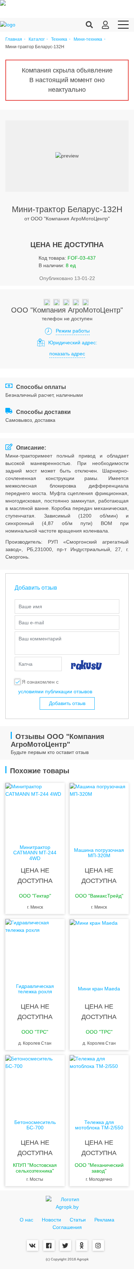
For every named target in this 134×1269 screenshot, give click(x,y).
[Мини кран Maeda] (99, 947)
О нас (26, 1220)
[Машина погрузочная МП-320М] (99, 811)
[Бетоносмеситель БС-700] (35, 1083)
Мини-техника (88, 39)
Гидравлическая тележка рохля (35, 989)
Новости (51, 1220)
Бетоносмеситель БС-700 (35, 1125)
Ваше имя (30, 606)
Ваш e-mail (31, 622)
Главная (13, 39)
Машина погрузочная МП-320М (99, 853)
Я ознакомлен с (40, 682)
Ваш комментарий (40, 638)
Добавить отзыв (67, 703)
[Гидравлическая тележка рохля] (35, 947)
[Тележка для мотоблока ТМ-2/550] (99, 1083)
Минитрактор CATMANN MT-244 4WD (34, 853)
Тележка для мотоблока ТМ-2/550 (99, 1125)
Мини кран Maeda (99, 988)
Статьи (78, 1220)
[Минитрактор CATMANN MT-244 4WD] (35, 811)
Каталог (37, 39)
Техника (59, 39)
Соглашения (67, 1227)
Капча (26, 664)
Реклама (104, 1220)
